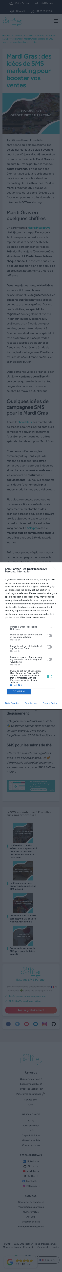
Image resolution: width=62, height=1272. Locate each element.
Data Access (30, 703)
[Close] (55, 569)
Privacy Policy (49, 703)
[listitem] (31, 628)
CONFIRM (19, 691)
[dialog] (31, 636)
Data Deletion (12, 703)
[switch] (49, 635)
